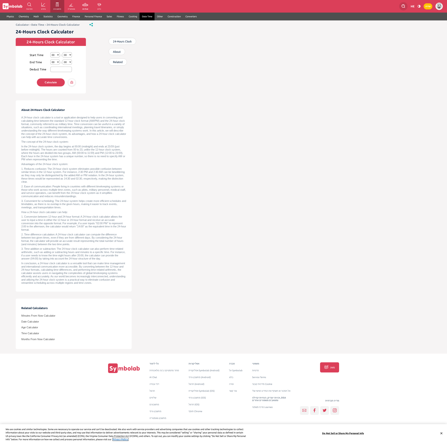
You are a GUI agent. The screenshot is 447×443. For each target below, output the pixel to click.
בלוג (231, 377)
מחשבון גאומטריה (157, 418)
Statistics (48, 16)
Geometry (62, 16)
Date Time (147, 16)
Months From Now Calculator (38, 339)
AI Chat (153, 377)
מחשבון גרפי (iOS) (197, 397)
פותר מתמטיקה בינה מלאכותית (164, 370)
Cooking (133, 16)
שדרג (428, 6)
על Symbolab (236, 370)
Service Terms (259, 377)
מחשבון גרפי (155, 411)
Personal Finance (93, 16)
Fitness (120, 16)
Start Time (37, 55)
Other (160, 16)
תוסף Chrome (195, 411)
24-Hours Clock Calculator (63, 24)
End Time (36, 62)
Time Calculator (30, 333)
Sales (109, 16)
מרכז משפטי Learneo (262, 407)
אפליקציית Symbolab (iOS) (202, 391)
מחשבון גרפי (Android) (200, 377)
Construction (174, 16)
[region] (223, 433)
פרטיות (255, 370)
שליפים (152, 397)
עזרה (231, 384)
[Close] (441, 433)
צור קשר (233, 391)
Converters (191, 16)
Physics (10, 16)
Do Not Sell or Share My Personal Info (343, 433)
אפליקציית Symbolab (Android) (204, 370)
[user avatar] (439, 6)
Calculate (51, 82)
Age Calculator (29, 327)
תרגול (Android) (196, 384)
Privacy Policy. (120, 439)
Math (36, 16)
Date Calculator (30, 321)
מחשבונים (154, 404)
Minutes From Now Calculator (38, 315)
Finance (76, 16)
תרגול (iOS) (194, 404)
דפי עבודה (154, 384)
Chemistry (24, 16)
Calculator (22, 24)
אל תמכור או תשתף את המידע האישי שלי (271, 391)
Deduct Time (38, 69)
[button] (91, 24)
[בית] (124, 368)
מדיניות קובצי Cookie (262, 384)
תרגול (152, 391)
